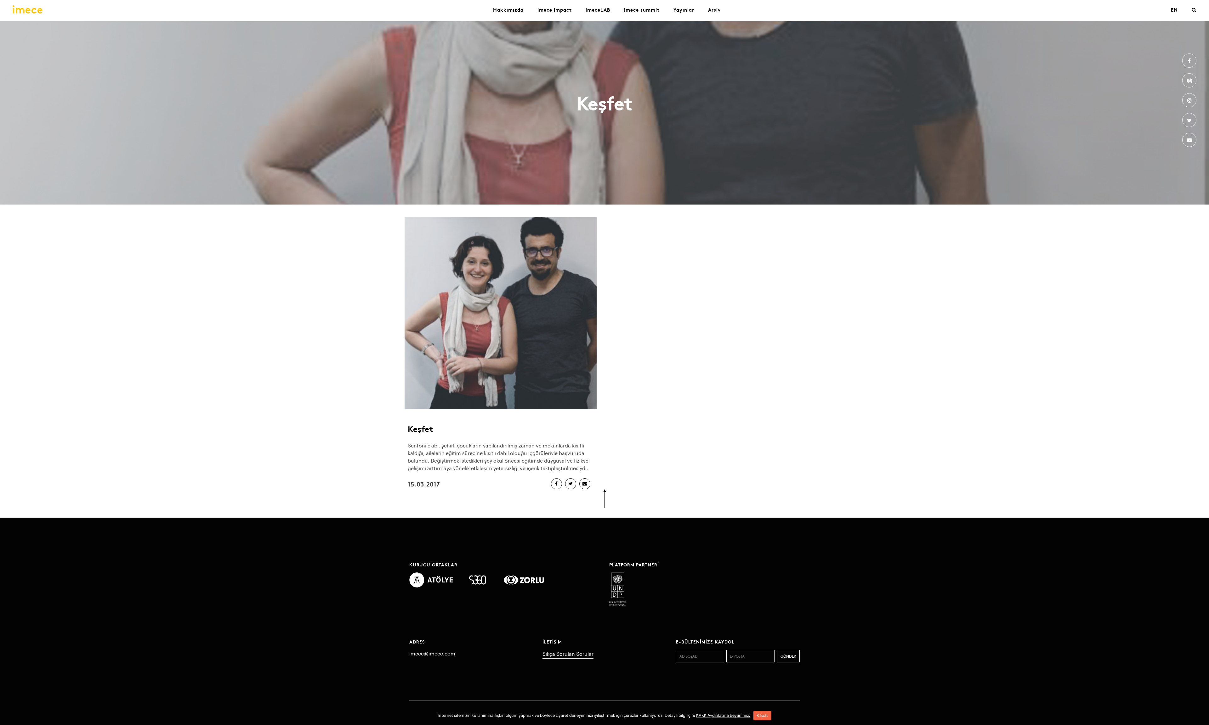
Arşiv (714, 9)
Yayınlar (683, 9)
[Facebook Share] (556, 483)
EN (1174, 9)
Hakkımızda (508, 9)
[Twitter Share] (570, 483)
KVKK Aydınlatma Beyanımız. (723, 715)
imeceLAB (598, 9)
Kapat (762, 715)
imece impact (554, 9)
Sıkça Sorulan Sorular (567, 654)
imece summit (642, 9)
